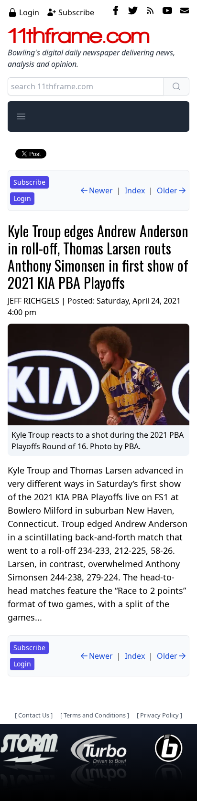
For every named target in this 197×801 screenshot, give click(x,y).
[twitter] (133, 12)
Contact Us (33, 715)
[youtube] (167, 12)
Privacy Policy (159, 715)
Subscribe (76, 12)
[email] (182, 12)
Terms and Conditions (95, 715)
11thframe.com (79, 35)
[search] (176, 86)
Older (167, 190)
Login (29, 12)
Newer (101, 190)
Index (135, 190)
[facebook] (115, 12)
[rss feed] (150, 12)
